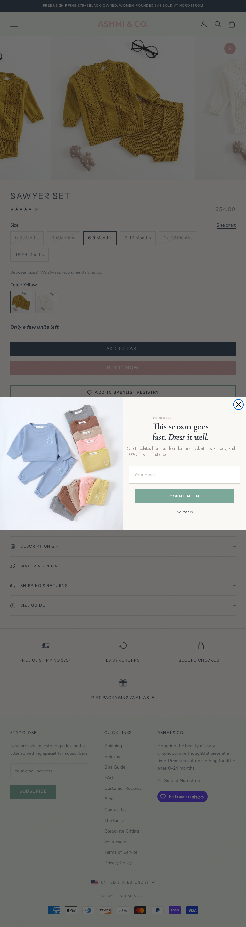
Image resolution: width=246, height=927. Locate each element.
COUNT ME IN (184, 496)
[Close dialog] (239, 404)
